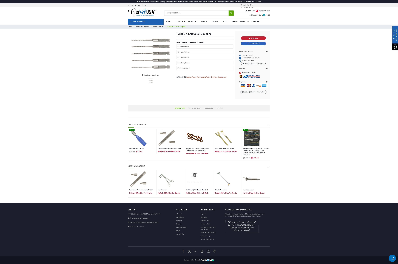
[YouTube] (139, 5)
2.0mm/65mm (184, 63)
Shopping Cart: (260, 15)
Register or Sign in (248, 7)
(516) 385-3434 (140, 222)
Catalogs (192, 22)
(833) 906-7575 (254, 43)
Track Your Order (248, 5)
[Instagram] (143, 5)
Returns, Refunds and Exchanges (208, 228)
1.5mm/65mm (184, 52)
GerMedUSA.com (207, 2)
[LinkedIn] (136, 5)
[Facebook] (129, 5)
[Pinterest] (146, 5)
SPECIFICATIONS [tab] (195, 108)
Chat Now (254, 38)
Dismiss (258, 2)
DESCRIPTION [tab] (180, 108)
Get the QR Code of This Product (254, 92)
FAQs (178, 231)
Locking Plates (191, 77)
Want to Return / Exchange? (254, 63)
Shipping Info (205, 221)
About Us (179, 22)
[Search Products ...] (231, 13)
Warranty (204, 217)
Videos (215, 22)
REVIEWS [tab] (220, 108)
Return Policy (205, 224)
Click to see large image (151, 75)
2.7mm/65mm (184, 68)
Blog (225, 22)
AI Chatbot (255, 22)
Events (204, 22)
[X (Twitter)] (133, 5)
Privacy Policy (205, 236)
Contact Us (180, 234)
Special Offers (238, 22)
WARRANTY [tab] (208, 108)
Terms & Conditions (207, 239)
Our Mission (180, 217)
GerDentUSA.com (248, 2)
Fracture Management (218, 77)
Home (168, 22)
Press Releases (181, 227)
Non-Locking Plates (203, 77)
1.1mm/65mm (184, 47)
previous (267, 125)
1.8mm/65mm (184, 57)
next (269, 125)
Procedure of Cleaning (208, 232)
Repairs (203, 214)
